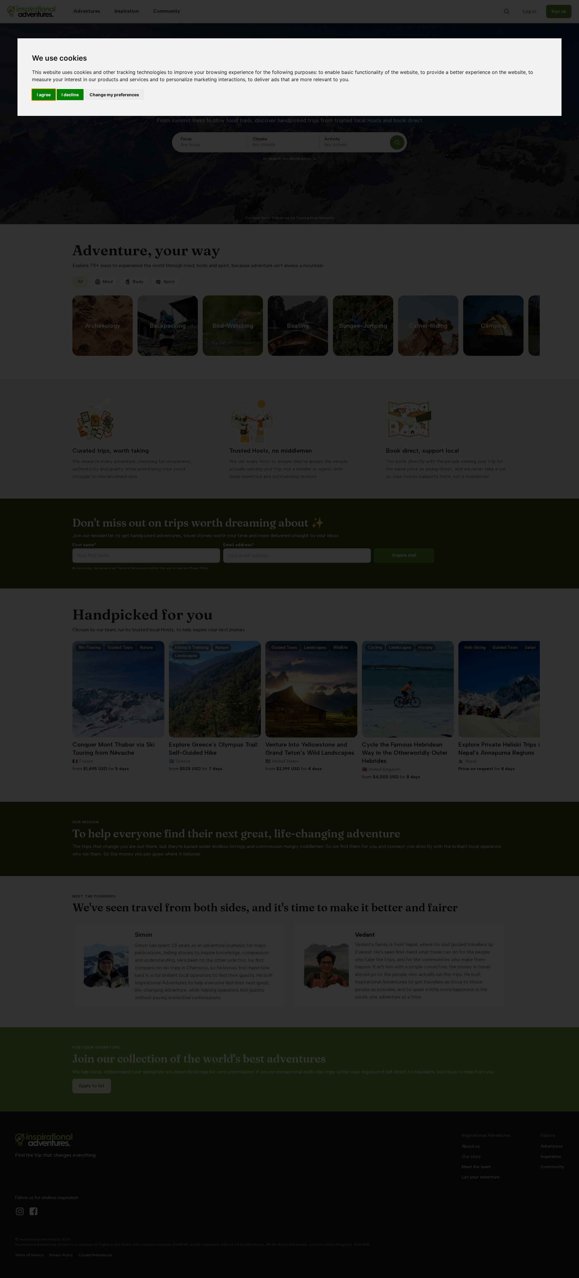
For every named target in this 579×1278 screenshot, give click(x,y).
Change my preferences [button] (114, 94)
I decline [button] (70, 94)
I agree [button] (44, 94)
